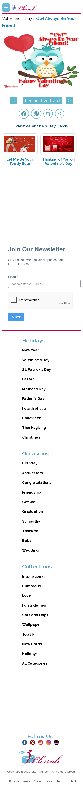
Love (26, 595)
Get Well (29, 502)
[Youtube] (41, 742)
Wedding (30, 550)
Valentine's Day (35, 360)
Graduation (32, 511)
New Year (30, 350)
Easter (28, 379)
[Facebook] (25, 742)
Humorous (31, 586)
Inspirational (33, 576)
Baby (26, 540)
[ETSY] (57, 742)
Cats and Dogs (35, 615)
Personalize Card (42, 100)
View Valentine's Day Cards (41, 126)
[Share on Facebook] (24, 114)
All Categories (34, 663)
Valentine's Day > (19, 18)
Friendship (31, 492)
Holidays (30, 654)
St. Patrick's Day (36, 369)
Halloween (31, 418)
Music (49, 781)
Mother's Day (34, 389)
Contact (70, 781)
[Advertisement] (41, 203)
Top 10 (28, 634)
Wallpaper (31, 624)
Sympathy (31, 521)
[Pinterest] (33, 742)
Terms (26, 781)
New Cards (32, 644)
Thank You (31, 531)
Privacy (14, 781)
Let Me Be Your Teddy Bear (19, 161)
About (37, 781)
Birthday (29, 463)
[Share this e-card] (59, 113)
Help (59, 781)
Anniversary (32, 473)
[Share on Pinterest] (36, 114)
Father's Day (33, 398)
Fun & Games (34, 605)
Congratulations (36, 482)
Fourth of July (34, 408)
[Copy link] (48, 113)
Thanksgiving (34, 427)
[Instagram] (49, 742)
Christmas (31, 437)
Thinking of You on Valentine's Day (58, 161)
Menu (6, 7)
